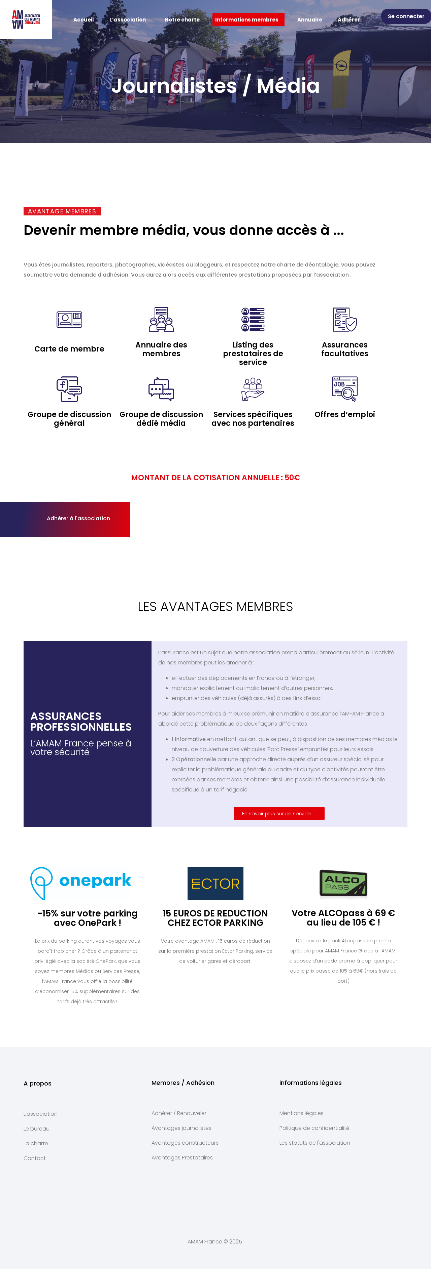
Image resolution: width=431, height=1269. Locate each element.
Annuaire (309, 19)
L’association (127, 19)
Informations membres (246, 19)
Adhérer (349, 19)
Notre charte (182, 19)
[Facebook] (256, 1200)
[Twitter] (215, 1200)
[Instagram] (175, 1200)
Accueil (83, 19)
